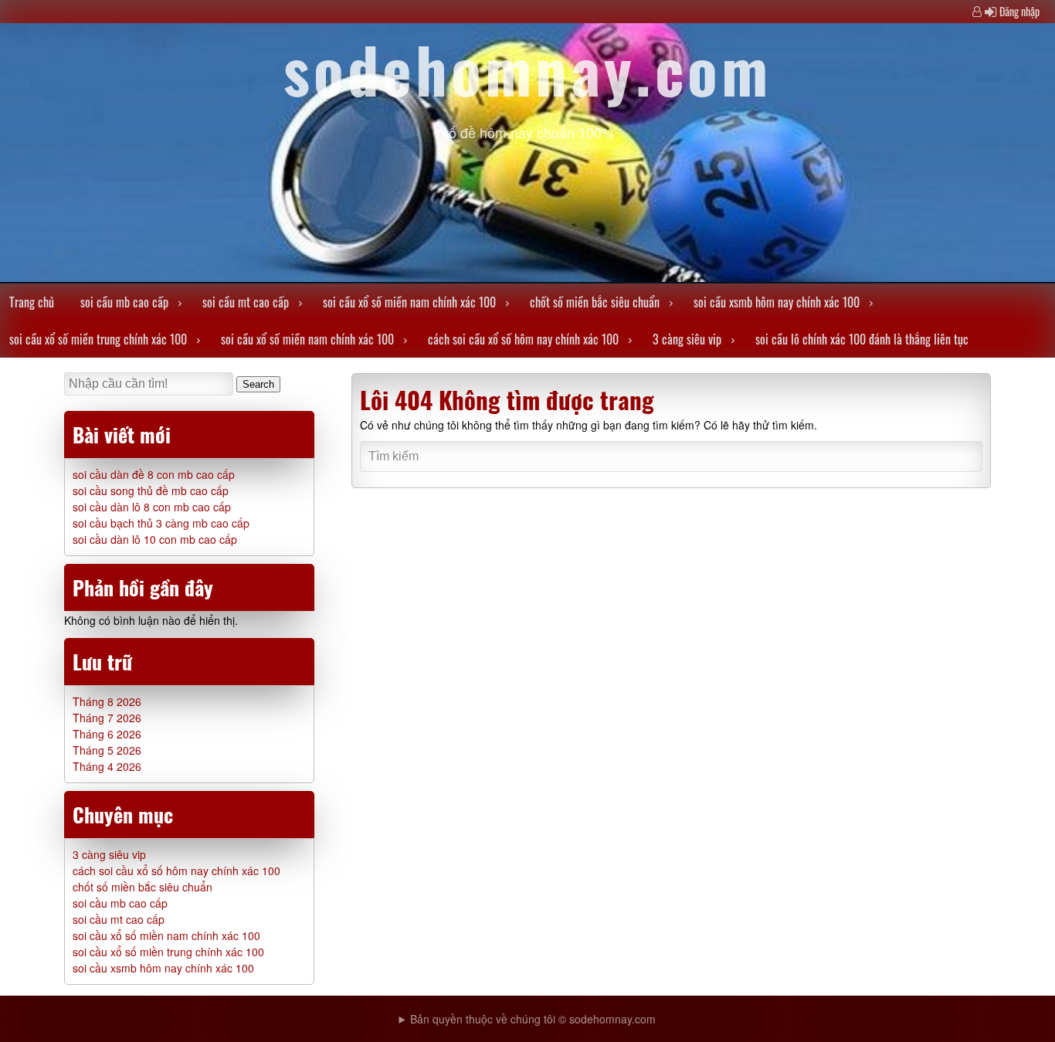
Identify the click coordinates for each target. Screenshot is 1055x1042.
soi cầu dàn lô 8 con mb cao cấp (152, 506)
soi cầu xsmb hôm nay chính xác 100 (777, 302)
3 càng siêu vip (687, 339)
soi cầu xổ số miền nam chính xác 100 (409, 302)
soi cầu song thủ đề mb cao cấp (151, 490)
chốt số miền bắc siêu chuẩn (595, 302)
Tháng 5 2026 (107, 750)
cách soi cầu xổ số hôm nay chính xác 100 (523, 339)
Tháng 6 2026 (107, 734)
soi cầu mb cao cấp (124, 302)
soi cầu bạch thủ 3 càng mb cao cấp (161, 523)
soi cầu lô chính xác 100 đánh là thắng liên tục (861, 339)
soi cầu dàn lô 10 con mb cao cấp (155, 539)
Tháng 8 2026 (107, 701)
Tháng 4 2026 (107, 766)
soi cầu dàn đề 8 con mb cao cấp (154, 474)
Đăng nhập (1019, 11)
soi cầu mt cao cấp (245, 302)
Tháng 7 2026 (107, 717)
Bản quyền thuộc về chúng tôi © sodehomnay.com (533, 1019)
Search (258, 384)
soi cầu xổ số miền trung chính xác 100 (98, 339)
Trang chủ (31, 302)
